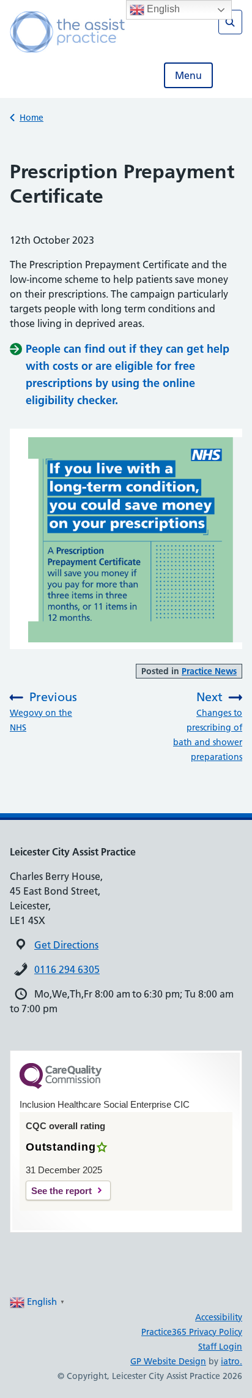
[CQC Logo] (61, 1086)
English (162, 9)
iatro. (231, 1361)
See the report (61, 1191)
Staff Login (220, 1346)
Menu (188, 75)
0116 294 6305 (67, 969)
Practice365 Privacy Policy (191, 1331)
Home (31, 117)
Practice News (209, 671)
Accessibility (218, 1317)
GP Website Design (168, 1361)
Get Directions (66, 945)
